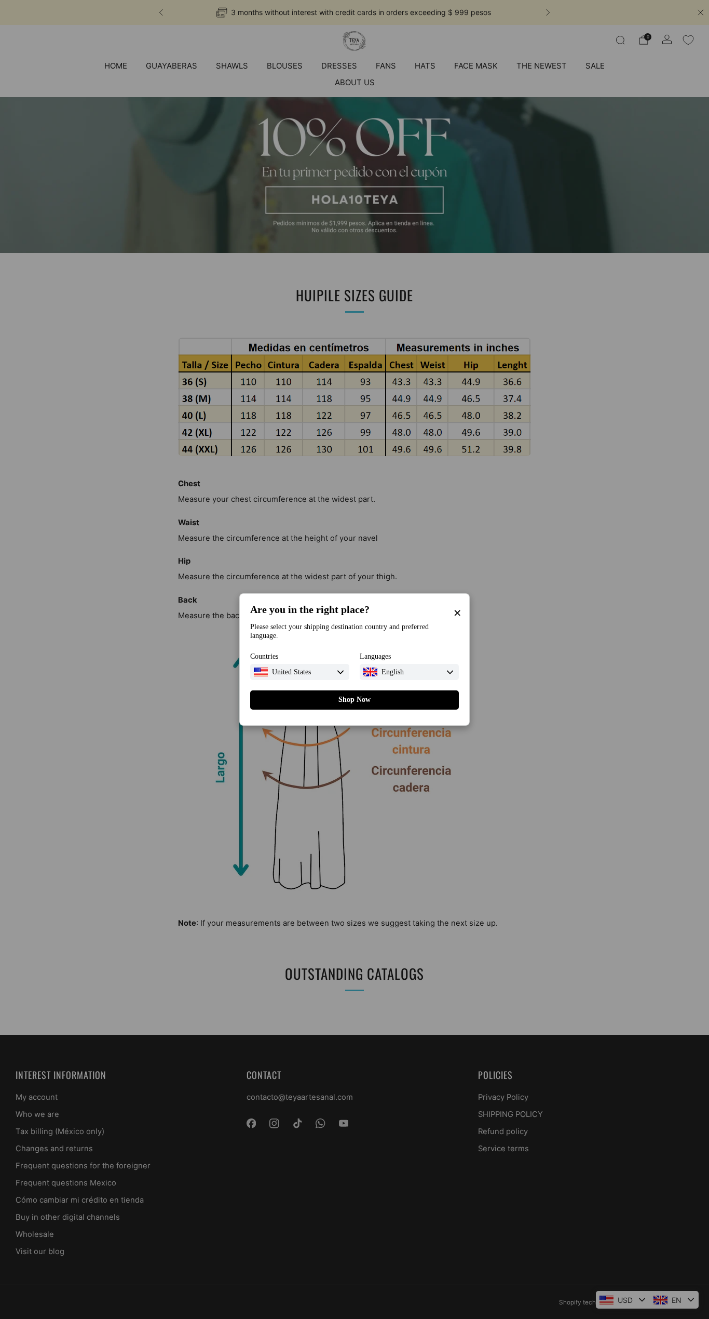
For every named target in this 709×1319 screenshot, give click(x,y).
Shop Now (354, 699)
